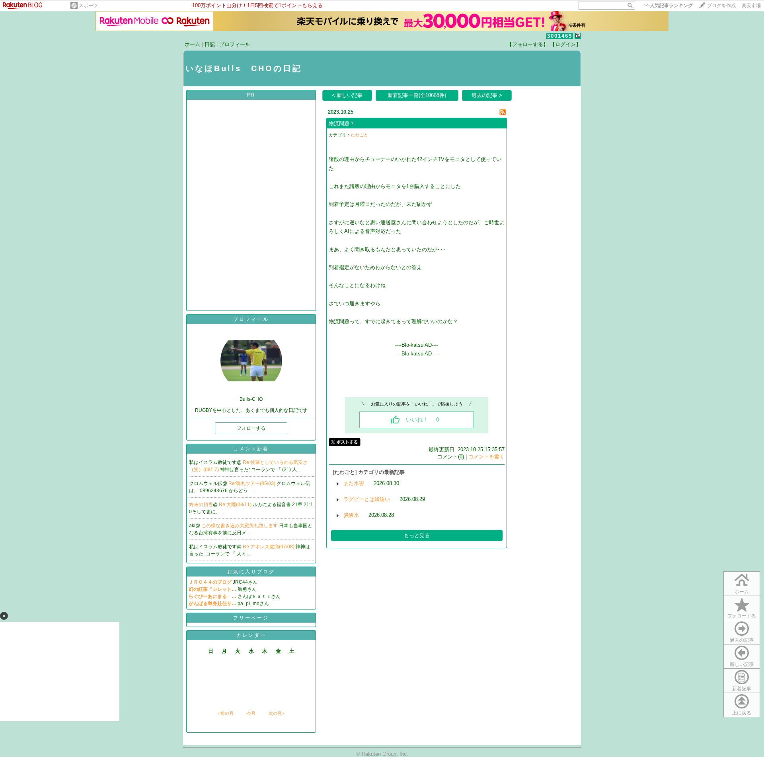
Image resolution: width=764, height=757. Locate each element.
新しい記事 (742, 664)
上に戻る (741, 713)
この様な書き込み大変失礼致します (240, 525)
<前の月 (226, 713)
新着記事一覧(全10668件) (417, 95)
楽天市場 (751, 5)
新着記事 (741, 688)
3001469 (559, 36)
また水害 (353, 483)
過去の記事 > (487, 95)
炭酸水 (351, 515)
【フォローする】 (527, 44)
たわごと (359, 134)
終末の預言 (201, 504)
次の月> (276, 713)
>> (668, 5)
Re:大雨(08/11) (236, 504)
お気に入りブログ (251, 572)
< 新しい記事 (347, 95)
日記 (210, 44)
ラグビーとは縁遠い (366, 499)
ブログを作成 (721, 5)
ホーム (192, 44)
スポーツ (88, 5)
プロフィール (234, 44)
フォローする (741, 616)
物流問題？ (342, 123)
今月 (251, 713)
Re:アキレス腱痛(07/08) (269, 546)
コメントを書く (486, 457)
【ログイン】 (565, 44)
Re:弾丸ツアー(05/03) (252, 483)
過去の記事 (742, 640)
